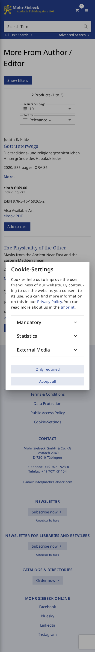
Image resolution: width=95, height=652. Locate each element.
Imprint (68, 307)
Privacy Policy (49, 301)
